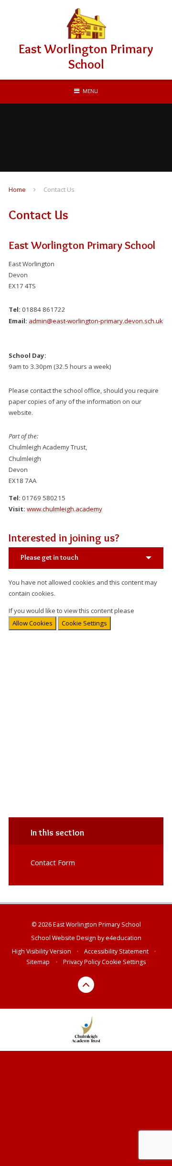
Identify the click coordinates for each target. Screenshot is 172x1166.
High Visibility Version (41, 951)
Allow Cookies (32, 623)
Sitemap (38, 962)
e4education (123, 938)
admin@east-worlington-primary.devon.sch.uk (96, 321)
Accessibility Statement (116, 951)
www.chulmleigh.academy (64, 509)
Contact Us (59, 189)
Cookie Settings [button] (124, 962)
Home (17, 189)
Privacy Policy (81, 962)
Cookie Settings (84, 623)
